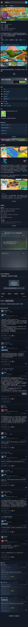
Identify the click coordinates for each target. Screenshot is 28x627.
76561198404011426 (9, 368)
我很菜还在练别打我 (8, 516)
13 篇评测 (10, 311)
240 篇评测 (11, 471)
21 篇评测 (10, 344)
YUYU (5, 432)
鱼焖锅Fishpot (7, 310)
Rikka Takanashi (7, 491)
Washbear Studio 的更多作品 (13, 233)
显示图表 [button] (23, 296)
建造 (17, 39)
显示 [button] (2, 296)
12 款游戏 (5, 492)
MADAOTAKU (7, 342)
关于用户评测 (10, 275)
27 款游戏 (5, 471)
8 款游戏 (5, 453)
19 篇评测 (10, 492)
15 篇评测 (5, 407)
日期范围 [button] (16, 293)
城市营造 (11, 39)
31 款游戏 (5, 344)
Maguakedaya (7, 470)
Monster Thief (7, 452)
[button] (2, 5)
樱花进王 (6, 536)
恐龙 (6, 39)
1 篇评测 (5, 537)
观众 (5, 406)
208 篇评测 (11, 453)
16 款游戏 (5, 311)
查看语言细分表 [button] (4, 275)
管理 (2, 39)
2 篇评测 (10, 434)
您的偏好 (15, 275)
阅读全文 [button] (24, 393)
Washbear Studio (8, 24)
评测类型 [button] (3, 293)
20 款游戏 (5, 434)
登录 (2, 71)
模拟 (21, 39)
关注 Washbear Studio (10, 242)
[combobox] (14, 2)
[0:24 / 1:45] (14, 53)
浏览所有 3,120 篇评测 (14, 616)
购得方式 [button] (9, 293)
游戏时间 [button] (22, 293)
